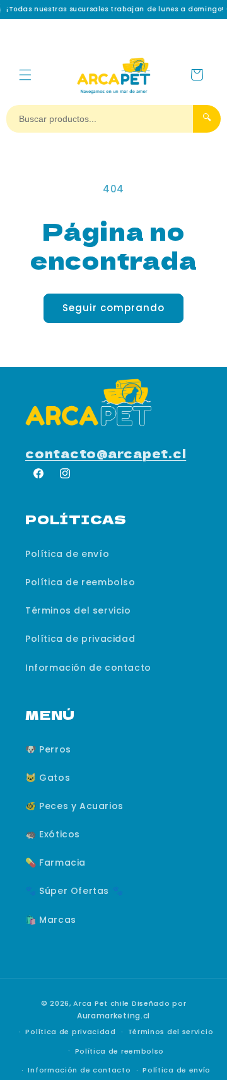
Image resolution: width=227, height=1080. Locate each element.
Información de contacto (88, 667)
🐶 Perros (48, 749)
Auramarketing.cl (113, 1015)
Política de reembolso (80, 582)
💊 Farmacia (55, 862)
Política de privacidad (80, 638)
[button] (25, 75)
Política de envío (67, 554)
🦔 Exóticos (52, 834)
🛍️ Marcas (50, 919)
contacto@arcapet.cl (105, 452)
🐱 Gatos (47, 777)
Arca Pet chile (101, 1003)
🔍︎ (206, 118)
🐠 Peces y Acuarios (74, 806)
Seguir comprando (113, 307)
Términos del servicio (78, 610)
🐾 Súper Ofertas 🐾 (74, 890)
